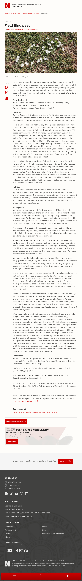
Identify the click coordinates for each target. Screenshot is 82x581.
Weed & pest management (35, 412)
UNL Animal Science (14, 509)
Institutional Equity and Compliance (21, 565)
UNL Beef (17, 6)
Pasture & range (19, 412)
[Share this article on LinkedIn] (6, 98)
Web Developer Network (49, 563)
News (44, 530)
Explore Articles (65, 461)
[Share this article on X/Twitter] (6, 93)
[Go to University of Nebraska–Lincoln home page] (7, 5)
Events (8, 534)
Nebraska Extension (14, 506)
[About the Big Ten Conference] (8, 550)
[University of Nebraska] (22, 550)
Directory (9, 527)
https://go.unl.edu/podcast (24, 401)
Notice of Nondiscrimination (38, 565)
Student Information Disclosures (20, 567)
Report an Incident (13, 542)
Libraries (8, 537)
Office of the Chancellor (53, 534)
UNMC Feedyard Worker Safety (18, 516)
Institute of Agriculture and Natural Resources (26, 4)
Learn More (11, 441)
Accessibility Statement (67, 563)
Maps (44, 527)
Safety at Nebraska (60, 565)
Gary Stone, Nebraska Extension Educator (22, 29)
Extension (17, 13)
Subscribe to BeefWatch (15, 421)
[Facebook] (6, 493)
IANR (12, 13)
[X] (11, 493)
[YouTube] (16, 493)
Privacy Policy (50, 565)
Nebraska (7, 13)
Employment (10, 530)
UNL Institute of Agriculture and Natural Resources (27, 513)
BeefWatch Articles (33, 13)
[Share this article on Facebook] (6, 87)
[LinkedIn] (26, 493)
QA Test (58, 563)
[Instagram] (21, 493)
